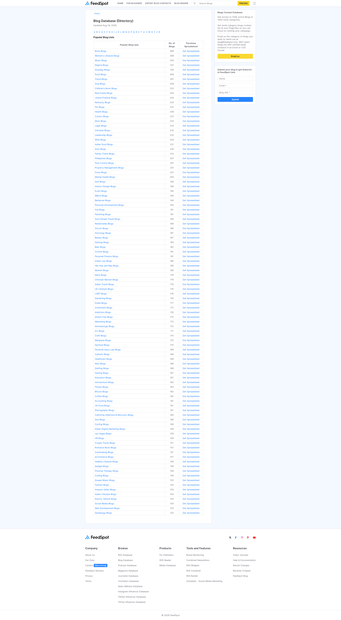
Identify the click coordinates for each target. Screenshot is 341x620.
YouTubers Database (128, 581)
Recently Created (241, 570)
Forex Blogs (101, 172)
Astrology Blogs (103, 233)
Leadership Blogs (103, 135)
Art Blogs (99, 331)
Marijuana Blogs (103, 340)
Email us (235, 56)
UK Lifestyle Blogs (104, 289)
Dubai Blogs (101, 303)
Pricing (243, 3)
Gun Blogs (100, 419)
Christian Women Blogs (106, 279)
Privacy (89, 576)
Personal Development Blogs (109, 205)
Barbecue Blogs (103, 200)
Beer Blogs (100, 247)
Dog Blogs (100, 83)
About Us (90, 555)
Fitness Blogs (101, 387)
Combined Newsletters (197, 560)
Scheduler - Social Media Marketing (204, 581)
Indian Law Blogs (103, 261)
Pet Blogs (99, 107)
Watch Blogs (101, 195)
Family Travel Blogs (104, 153)
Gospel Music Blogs (105, 480)
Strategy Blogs (102, 69)
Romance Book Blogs (105, 447)
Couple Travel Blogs (105, 443)
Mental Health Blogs (105, 177)
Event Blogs (101, 191)
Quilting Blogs (102, 368)
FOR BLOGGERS (134, 3)
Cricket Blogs (101, 251)
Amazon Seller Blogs (105, 489)
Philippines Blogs (103, 158)
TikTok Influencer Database (131, 602)
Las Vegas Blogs (103, 433)
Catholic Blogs (102, 354)
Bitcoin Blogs (101, 391)
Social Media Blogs (104, 503)
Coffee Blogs (101, 396)
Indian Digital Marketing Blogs (110, 429)
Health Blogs (101, 111)
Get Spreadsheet (191, 51)
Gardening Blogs (103, 298)
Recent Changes (241, 565)
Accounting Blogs (104, 401)
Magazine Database (128, 570)
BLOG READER (181, 3)
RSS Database (125, 555)
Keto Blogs (100, 363)
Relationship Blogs (104, 223)
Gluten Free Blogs (104, 317)
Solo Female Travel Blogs (107, 219)
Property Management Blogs (109, 167)
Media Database (167, 565)
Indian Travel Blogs (104, 284)
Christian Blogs (102, 130)
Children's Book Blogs (106, 88)
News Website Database (130, 586)
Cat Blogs (100, 209)
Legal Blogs (101, 125)
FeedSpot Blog (240, 576)
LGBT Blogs (101, 293)
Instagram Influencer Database (133, 591)
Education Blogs (103, 377)
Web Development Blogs (107, 508)
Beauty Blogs (101, 237)
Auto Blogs (100, 149)
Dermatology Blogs (104, 326)
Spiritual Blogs (102, 345)
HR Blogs (99, 438)
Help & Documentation (244, 560)
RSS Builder (192, 576)
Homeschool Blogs (104, 382)
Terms (88, 581)
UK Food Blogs (102, 405)
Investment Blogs (103, 307)
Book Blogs (100, 51)
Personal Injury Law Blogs (108, 349)
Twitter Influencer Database (132, 596)
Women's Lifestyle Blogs (107, 55)
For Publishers (166, 555)
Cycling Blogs (102, 424)
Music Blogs (101, 60)
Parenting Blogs (103, 214)
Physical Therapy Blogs (106, 471)
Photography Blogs (104, 410)
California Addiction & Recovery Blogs (114, 415)
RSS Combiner (193, 570)
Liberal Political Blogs (106, 97)
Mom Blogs (100, 121)
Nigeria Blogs (101, 65)
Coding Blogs (101, 475)
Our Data (89, 560)
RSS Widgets (192, 565)
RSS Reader (165, 560)
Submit (235, 99)
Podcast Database (127, 565)
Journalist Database (128, 576)
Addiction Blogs (103, 312)
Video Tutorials (240, 555)
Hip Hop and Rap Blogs (106, 265)
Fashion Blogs (102, 485)
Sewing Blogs (101, 373)
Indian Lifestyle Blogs (105, 494)
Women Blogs (102, 270)
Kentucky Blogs (102, 102)
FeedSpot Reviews (94, 570)
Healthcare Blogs (103, 359)
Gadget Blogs (102, 466)
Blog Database (125, 560)
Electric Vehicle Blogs (106, 499)
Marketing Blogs (103, 321)
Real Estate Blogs (103, 93)
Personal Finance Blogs (106, 256)
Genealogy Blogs (103, 513)
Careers (95, 565)
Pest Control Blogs (104, 163)
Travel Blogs (101, 79)
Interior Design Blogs (105, 186)
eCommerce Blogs (104, 457)
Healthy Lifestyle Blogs (106, 461)
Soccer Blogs (101, 228)
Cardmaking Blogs (104, 452)
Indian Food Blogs (104, 144)
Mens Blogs (100, 275)
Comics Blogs (102, 116)
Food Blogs (100, 74)
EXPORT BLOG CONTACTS (158, 3)
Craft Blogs (100, 335)
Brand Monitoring (195, 555)
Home (120, 3)
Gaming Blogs (102, 242)
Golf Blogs (100, 181)
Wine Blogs (100, 139)
